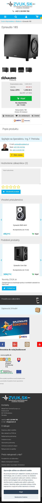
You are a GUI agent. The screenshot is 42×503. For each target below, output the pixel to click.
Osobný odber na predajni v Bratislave (13, 465)
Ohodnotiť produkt (12, 192)
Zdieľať (36, 116)
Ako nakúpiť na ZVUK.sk (8, 433)
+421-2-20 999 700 (18, 150)
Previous (1, 220)
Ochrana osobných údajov (9, 446)
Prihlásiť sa (11, 288)
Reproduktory (10, 21)
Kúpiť (23, 98)
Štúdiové (18, 21)
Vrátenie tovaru (6, 439)
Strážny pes (9, 116)
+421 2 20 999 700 (12, 419)
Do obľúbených (24, 116)
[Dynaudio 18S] (21, 47)
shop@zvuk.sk (11, 422)
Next (41, 220)
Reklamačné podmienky (8, 436)
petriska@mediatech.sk (21, 144)
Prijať (21, 492)
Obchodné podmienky (8, 442)
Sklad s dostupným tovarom (10, 462)
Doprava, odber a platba (8, 430)
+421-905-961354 (19, 147)
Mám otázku (18, 155)
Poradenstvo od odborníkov (9, 458)
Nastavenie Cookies (21, 497)
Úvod (2, 21)
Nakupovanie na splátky (8, 449)
